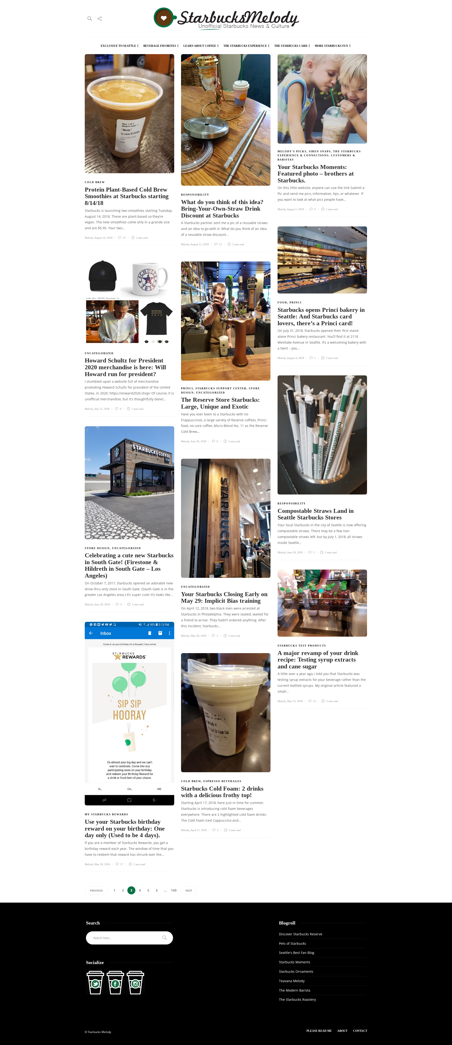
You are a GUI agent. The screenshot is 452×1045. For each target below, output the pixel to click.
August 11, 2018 (199, 244)
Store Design (97, 548)
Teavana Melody (292, 981)
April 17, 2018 (198, 830)
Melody (89, 237)
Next (189, 890)
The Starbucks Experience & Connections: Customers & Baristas (319, 155)
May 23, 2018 (295, 701)
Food (282, 302)
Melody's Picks (292, 151)
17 (121, 864)
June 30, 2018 (198, 441)
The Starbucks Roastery (297, 999)
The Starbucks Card (290, 46)
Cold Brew (95, 182)
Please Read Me (319, 1031)
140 (174, 890)
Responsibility (195, 194)
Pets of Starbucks (292, 943)
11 (220, 244)
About (342, 1031)
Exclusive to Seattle (118, 46)
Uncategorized (99, 353)
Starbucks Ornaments (296, 971)
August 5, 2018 (295, 209)
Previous (96, 890)
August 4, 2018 (295, 358)
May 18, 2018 (102, 864)
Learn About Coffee (199, 46)
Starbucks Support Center (220, 388)
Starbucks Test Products (302, 645)
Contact (360, 1031)
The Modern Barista (294, 990)
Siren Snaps (320, 151)
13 (124, 237)
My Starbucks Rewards (106, 814)
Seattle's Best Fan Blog (296, 952)
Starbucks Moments (294, 962)
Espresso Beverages (222, 781)
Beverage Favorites (159, 46)
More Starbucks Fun (331, 46)
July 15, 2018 (101, 408)
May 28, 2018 (198, 635)
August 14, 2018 (103, 237)
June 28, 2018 (295, 552)
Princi (296, 302)
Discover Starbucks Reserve (300, 934)
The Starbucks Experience (245, 46)
